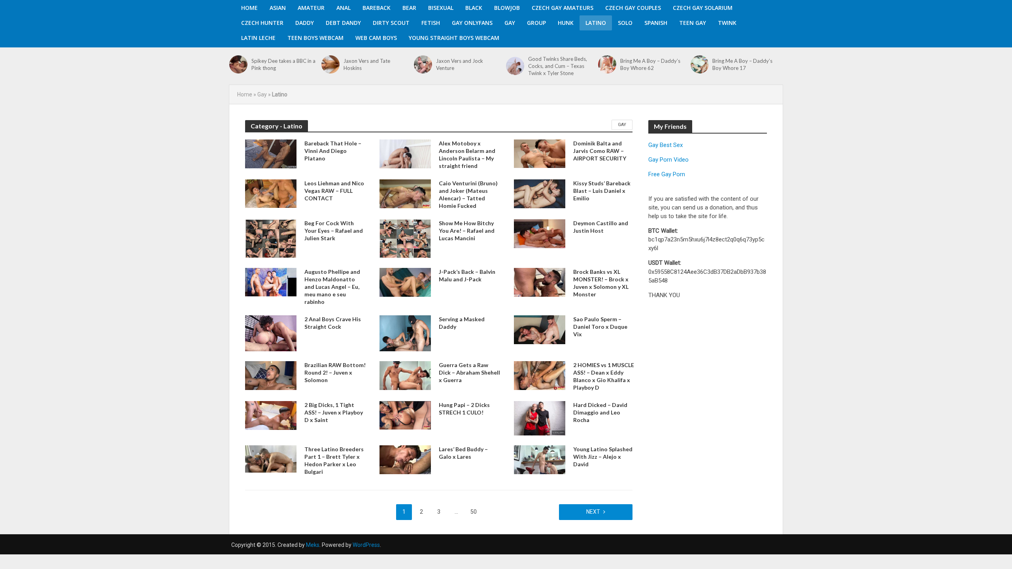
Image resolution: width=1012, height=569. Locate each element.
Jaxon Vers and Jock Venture (459, 64)
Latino (595, 22)
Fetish (430, 22)
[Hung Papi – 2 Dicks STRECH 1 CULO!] (405, 414)
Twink (727, 22)
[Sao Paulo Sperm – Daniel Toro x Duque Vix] (539, 329)
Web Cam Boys (376, 37)
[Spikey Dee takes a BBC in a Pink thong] (238, 64)
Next (593, 512)
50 (473, 512)
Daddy (304, 22)
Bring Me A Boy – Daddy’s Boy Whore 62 (650, 64)
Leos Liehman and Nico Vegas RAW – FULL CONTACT (334, 191)
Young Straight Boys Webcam (454, 37)
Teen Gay (692, 22)
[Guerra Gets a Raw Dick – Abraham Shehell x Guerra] (405, 375)
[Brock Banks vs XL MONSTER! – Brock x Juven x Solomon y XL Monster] (539, 282)
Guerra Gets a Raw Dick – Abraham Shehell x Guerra (469, 372)
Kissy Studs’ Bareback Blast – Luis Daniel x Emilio (602, 191)
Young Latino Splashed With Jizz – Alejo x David (602, 456)
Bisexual (440, 7)
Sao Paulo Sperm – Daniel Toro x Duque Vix (600, 326)
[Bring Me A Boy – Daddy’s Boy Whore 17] (700, 64)
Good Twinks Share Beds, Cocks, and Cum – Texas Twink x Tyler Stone (557, 66)
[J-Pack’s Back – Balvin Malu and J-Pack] (405, 282)
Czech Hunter (262, 22)
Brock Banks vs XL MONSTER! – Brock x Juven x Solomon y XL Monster (601, 283)
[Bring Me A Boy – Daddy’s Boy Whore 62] (607, 64)
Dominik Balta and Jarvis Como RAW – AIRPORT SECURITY (599, 151)
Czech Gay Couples (633, 7)
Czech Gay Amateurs (562, 7)
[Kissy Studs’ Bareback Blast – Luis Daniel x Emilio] (539, 193)
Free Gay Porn (666, 174)
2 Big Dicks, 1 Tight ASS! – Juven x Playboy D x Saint (333, 412)
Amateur (311, 7)
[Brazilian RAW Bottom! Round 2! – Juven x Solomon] (270, 375)
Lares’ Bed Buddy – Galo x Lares (463, 453)
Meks (312, 545)
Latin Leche (258, 37)
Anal (343, 7)
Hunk (566, 22)
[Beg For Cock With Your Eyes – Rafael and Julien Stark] (270, 238)
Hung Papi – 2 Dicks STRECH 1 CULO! (464, 408)
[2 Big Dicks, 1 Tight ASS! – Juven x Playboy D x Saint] (270, 415)
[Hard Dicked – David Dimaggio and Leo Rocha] (539, 418)
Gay (509, 22)
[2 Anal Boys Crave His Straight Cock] (270, 333)
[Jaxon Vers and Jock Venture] (423, 64)
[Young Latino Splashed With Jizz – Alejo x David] (539, 459)
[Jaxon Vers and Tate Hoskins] (330, 64)
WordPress (366, 545)
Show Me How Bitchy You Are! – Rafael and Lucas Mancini (467, 230)
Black (473, 7)
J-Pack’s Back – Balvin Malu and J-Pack (467, 275)
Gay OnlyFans (472, 22)
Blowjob (507, 7)
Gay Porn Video (668, 159)
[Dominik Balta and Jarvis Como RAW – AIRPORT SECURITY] (539, 153)
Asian (278, 7)
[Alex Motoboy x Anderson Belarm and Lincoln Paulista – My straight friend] (405, 153)
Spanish (655, 22)
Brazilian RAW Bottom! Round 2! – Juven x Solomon (335, 372)
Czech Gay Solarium (703, 7)
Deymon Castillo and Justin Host (600, 227)
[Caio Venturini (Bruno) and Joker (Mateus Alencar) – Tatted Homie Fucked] (405, 193)
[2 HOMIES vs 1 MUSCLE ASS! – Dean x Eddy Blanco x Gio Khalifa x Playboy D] (539, 375)
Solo (625, 22)
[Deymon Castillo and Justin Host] (539, 233)
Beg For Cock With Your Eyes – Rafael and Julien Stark (333, 230)
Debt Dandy (343, 22)
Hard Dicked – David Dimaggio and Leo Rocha (600, 412)
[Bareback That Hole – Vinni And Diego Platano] (270, 153)
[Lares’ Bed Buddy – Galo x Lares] (405, 459)
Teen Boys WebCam (315, 37)
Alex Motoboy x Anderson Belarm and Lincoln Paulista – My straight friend (467, 154)
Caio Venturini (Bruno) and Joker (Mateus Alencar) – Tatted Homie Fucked (468, 194)
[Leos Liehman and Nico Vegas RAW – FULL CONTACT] (270, 193)
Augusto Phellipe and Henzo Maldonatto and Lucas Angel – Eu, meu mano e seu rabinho (332, 286)
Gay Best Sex (665, 145)
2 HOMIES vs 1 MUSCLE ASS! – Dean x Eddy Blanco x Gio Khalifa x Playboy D (603, 376)
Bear (409, 7)
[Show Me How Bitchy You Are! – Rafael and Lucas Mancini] (405, 238)
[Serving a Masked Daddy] (405, 333)
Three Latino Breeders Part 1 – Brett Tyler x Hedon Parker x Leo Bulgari (334, 460)
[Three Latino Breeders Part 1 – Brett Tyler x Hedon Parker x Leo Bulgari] (270, 458)
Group (536, 22)
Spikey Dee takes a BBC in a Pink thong (283, 64)
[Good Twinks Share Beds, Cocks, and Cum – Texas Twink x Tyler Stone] (515, 66)
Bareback (377, 7)
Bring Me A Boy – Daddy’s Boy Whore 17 (742, 64)
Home (249, 7)
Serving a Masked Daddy (462, 323)
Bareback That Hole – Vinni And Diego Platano (332, 151)
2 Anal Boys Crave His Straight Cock (332, 323)
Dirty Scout (391, 22)
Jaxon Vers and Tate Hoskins (367, 64)
